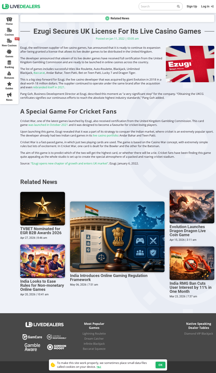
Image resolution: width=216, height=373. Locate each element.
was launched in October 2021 (48, 125)
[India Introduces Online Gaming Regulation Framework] (117, 236)
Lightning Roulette (94, 333)
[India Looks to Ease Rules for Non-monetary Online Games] (42, 261)
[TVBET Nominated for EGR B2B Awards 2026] (42, 208)
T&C (99, 366)
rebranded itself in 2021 (48, 87)
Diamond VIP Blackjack (198, 333)
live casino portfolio (105, 135)
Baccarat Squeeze (94, 349)
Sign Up (192, 6)
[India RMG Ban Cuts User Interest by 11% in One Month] (192, 263)
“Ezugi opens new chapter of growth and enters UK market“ (69, 163)
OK (160, 365)
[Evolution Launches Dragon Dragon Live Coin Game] (192, 206)
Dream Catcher (94, 338)
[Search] (178, 6)
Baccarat (39, 73)
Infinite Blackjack (94, 344)
